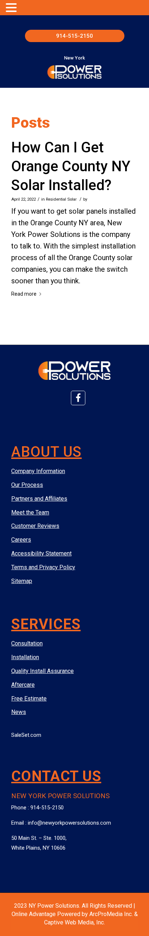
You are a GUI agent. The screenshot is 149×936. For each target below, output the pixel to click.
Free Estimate (29, 698)
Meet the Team (30, 512)
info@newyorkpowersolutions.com (69, 823)
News (18, 712)
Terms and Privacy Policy (43, 567)
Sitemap (21, 581)
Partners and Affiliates (39, 498)
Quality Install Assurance (42, 671)
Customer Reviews (35, 525)
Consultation (27, 643)
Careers (21, 539)
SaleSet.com (26, 735)
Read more (24, 294)
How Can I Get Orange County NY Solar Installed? (70, 166)
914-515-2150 (74, 36)
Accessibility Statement (41, 553)
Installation (25, 657)
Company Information (38, 471)
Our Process (27, 484)
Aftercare (23, 684)
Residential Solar (61, 199)
